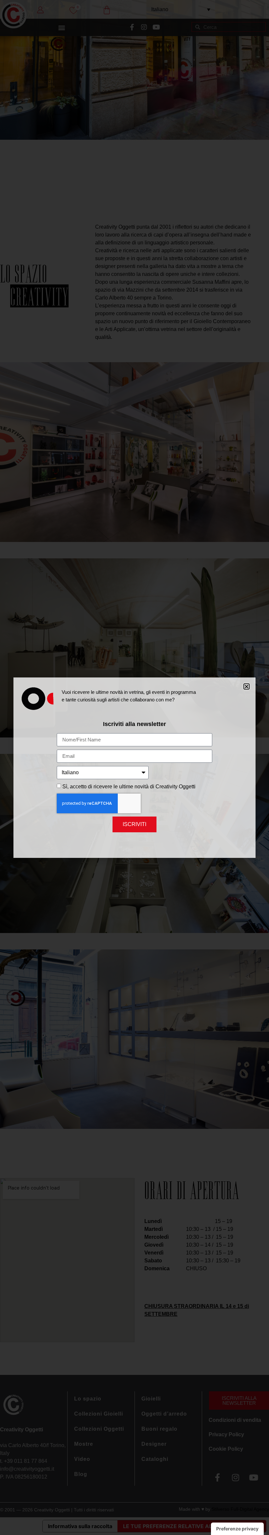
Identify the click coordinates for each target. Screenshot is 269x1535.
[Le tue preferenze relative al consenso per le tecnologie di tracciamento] (237, 1529)
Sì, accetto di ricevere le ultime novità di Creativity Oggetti (129, 786)
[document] (134, 767)
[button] (246, 686)
